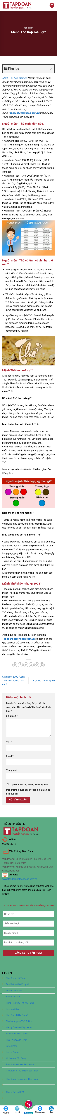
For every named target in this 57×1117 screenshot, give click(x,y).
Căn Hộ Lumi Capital (44, 680)
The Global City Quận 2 (17, 1015)
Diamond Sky (12, 1009)
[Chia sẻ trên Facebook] (20, 664)
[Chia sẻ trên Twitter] (25, 664)
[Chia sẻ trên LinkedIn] (42, 664)
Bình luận (12, 716)
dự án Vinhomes (14, 990)
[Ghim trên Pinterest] (36, 664)
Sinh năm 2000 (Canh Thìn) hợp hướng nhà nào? (13, 680)
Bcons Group (12, 1052)
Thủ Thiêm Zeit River (16, 1040)
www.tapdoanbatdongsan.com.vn (19, 879)
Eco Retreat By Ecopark (17, 984)
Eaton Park (11, 1046)
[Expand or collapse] (51, 68)
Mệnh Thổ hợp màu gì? (14, 78)
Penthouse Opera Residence (20, 1064)
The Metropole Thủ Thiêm (19, 1021)
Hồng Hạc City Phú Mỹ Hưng (20, 1003)
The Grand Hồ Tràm (16, 978)
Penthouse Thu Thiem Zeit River (22, 1070)
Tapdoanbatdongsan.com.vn (18, 638)
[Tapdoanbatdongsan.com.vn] (17, 5)
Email (10, 756)
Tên (9, 742)
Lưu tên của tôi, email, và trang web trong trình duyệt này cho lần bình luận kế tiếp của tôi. (28, 789)
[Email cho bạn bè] (31, 664)
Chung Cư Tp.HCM (15, 1092)
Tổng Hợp (28, 28)
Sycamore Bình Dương (17, 1033)
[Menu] (52, 5)
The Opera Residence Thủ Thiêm (22, 1079)
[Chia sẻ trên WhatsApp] (14, 664)
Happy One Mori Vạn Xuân (19, 1027)
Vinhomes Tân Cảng (16, 1058)
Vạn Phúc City (13, 996)
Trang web (11, 770)
